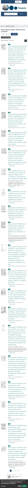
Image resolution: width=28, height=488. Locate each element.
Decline (19, 486)
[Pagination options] (25, 40)
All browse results (6, 37)
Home (2, 26)
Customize (3, 486)
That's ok (24, 486)
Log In (24, 1)
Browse (15, 34)
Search (21, 14)
